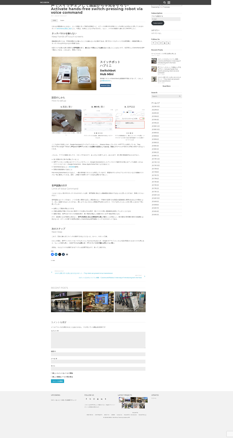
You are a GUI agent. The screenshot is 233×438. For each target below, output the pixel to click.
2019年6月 (155, 116)
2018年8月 (155, 136)
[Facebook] (153, 43)
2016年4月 (155, 211)
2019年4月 (155, 120)
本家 (102, 81)
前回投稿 (72, 167)
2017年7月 (155, 175)
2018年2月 (155, 152)
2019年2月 (155, 123)
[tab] (54, 20)
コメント (55, 331)
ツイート (153, 398)
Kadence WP (127, 417)
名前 (53, 351)
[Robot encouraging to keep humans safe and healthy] (130, 405)
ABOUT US (106, 414)
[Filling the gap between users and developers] (142, 405)
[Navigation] (169, 2)
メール (54, 359)
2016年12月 (156, 195)
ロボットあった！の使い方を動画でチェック (63, 400)
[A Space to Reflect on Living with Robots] (127, 400)
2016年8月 (155, 205)
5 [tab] (99, 311)
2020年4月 (155, 113)
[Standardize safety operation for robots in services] (139, 400)
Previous (52, 301)
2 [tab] (93, 311)
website (107, 81)
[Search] (165, 2)
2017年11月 (156, 162)
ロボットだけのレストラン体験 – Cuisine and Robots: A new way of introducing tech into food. (169, 61)
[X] (157, 43)
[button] (66, 121)
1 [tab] (90, 311)
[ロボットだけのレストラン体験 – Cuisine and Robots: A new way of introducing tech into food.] (154, 61)
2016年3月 (155, 215)
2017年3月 (155, 185)
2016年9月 (155, 201)
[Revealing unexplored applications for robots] (124, 405)
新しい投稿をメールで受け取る (63, 377)
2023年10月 (156, 106)
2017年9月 (155, 169)
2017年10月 (156, 165)
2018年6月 (155, 139)
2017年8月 (155, 172)
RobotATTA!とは (142, 414)
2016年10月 (156, 198)
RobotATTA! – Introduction (130, 414)
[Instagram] (161, 43)
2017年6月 (155, 179)
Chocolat (63, 16)
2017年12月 (156, 159)
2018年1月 (155, 156)
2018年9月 (155, 133)
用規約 (91, 407)
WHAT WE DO (90, 414)
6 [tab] (101, 311)
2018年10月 (156, 129)
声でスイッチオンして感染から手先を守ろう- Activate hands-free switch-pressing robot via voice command (169, 70)
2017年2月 (155, 188)
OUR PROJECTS (98, 414)
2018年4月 (155, 146)
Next (144, 301)
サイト (53, 366)
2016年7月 (155, 208)
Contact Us (119, 414)
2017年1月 (155, 192)
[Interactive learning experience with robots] (136, 405)
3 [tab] (95, 311)
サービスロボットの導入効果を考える (163, 54)
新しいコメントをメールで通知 (63, 373)
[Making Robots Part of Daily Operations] (133, 400)
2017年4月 (155, 182)
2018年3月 (155, 149)
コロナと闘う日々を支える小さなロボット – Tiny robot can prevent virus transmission (169, 79)
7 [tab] (104, 311)
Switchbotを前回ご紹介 (64, 28)
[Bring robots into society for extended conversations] (145, 400)
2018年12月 (156, 126)
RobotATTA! (135, 412)
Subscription (157, 23)
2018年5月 (155, 142)
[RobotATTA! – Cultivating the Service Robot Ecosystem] (121, 400)
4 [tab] (97, 311)
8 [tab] (106, 311)
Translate (166, 7)
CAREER (113, 414)
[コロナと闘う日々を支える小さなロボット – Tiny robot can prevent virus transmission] (154, 79)
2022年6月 (155, 110)
